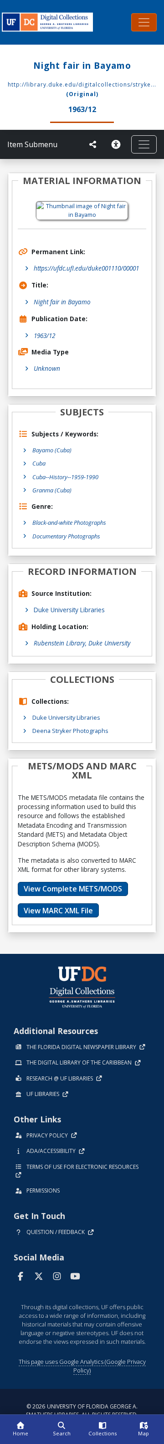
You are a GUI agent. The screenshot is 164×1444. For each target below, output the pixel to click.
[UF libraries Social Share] (93, 144)
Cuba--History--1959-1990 (65, 477)
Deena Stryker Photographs (70, 731)
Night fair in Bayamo (62, 301)
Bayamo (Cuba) (52, 450)
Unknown (47, 368)
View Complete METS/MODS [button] (73, 889)
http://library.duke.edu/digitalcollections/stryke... (82, 84)
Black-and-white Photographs (69, 522)
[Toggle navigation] (144, 22)
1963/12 (44, 335)
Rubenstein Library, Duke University (82, 643)
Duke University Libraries (69, 609)
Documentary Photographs (66, 536)
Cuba (39, 463)
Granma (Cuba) (52, 490)
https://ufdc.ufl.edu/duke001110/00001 (86, 268)
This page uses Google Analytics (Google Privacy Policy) (82, 1365)
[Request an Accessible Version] (118, 144)
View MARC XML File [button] (58, 911)
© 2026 (82, 1410)
